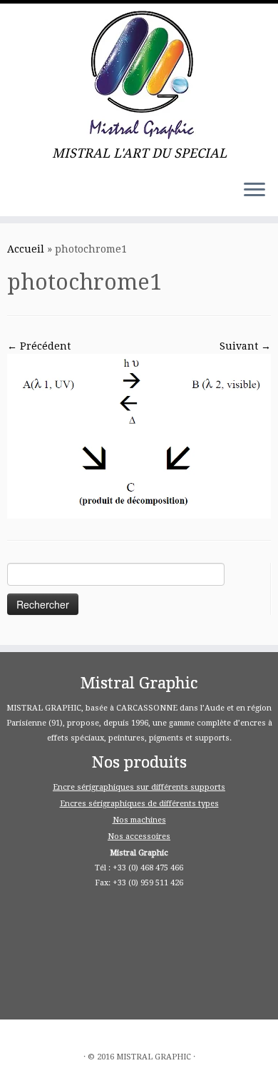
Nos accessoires (139, 836)
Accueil (25, 249)
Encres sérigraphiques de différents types (139, 803)
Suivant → (245, 346)
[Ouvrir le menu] (254, 190)
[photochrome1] (139, 436)
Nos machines (139, 820)
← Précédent (39, 346)
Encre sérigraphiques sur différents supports (139, 787)
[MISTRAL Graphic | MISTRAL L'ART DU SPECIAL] (139, 75)
